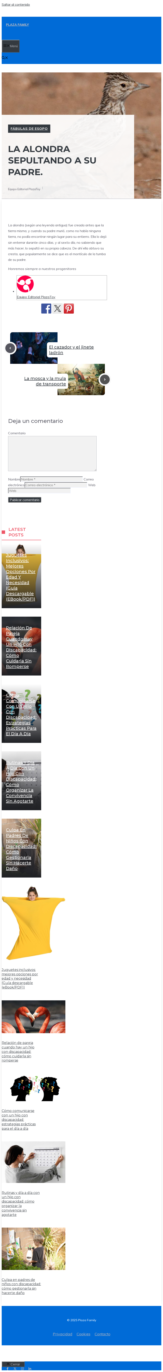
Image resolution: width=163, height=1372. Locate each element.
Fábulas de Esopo (29, 128)
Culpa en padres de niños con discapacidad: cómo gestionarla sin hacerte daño (21, 1286)
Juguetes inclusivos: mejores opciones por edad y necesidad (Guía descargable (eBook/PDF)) (20, 577)
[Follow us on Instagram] (22, 1368)
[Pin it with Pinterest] (69, 308)
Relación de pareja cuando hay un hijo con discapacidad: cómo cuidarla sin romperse (18, 1051)
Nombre (14, 479)
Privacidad (62, 1334)
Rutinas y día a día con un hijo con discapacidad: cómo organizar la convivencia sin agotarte (21, 1204)
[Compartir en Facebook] (46, 308)
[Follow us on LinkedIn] (29, 1368)
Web (92, 485)
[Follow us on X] (15, 1368)
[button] (5, 58)
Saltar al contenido (16, 4)
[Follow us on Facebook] (7, 1368)
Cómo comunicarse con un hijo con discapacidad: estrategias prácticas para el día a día (19, 1119)
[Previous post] (10, 348)
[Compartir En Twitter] (57, 308)
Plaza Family (17, 25)
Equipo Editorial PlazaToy (36, 297)
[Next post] (104, 379)
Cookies (83, 1334)
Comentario (17, 433)
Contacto (102, 1334)
